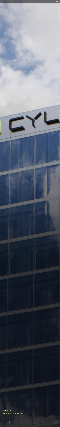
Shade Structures (51, 1)
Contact (57, 1)
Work (41, 1)
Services (45, 1)
